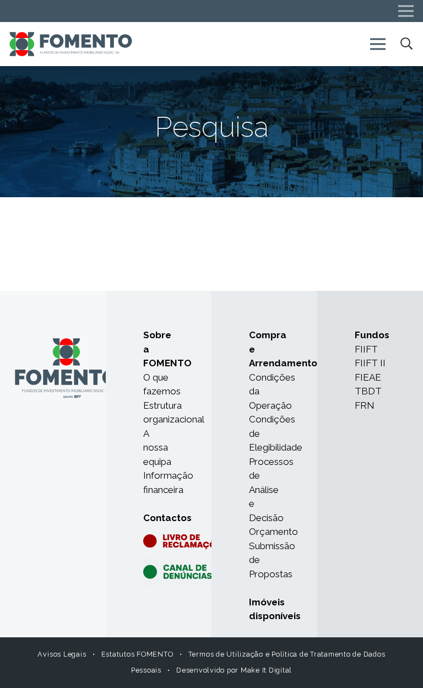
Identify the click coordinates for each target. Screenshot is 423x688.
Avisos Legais (61, 654)
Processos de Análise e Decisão (271, 489)
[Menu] (377, 44)
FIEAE (368, 377)
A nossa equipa (157, 447)
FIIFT (366, 349)
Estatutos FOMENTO (137, 654)
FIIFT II (370, 363)
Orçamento (273, 531)
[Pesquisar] (406, 44)
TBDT (368, 391)
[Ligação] (70, 44)
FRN (365, 405)
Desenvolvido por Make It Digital (234, 670)
